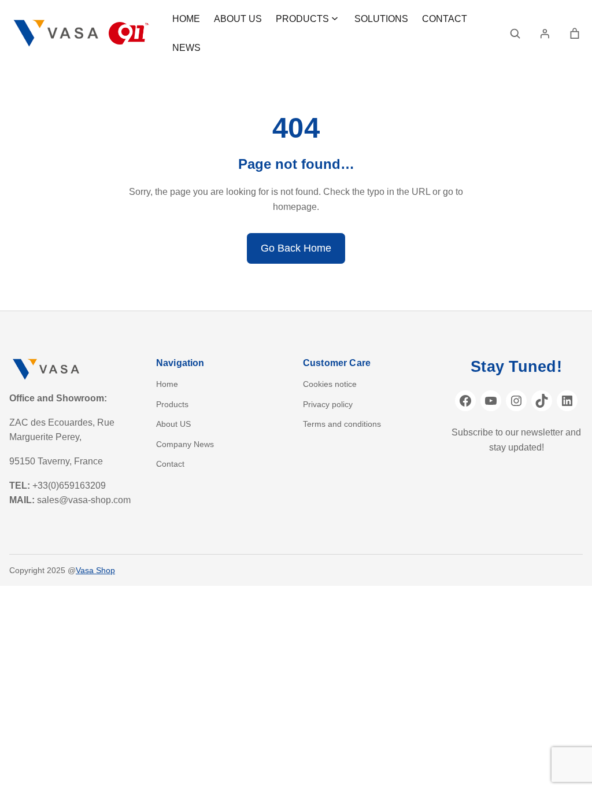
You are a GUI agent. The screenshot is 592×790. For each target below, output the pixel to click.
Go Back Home (296, 248)
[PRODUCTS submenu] (334, 17)
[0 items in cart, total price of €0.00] (575, 33)
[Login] (544, 33)
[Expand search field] (515, 33)
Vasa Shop (95, 570)
